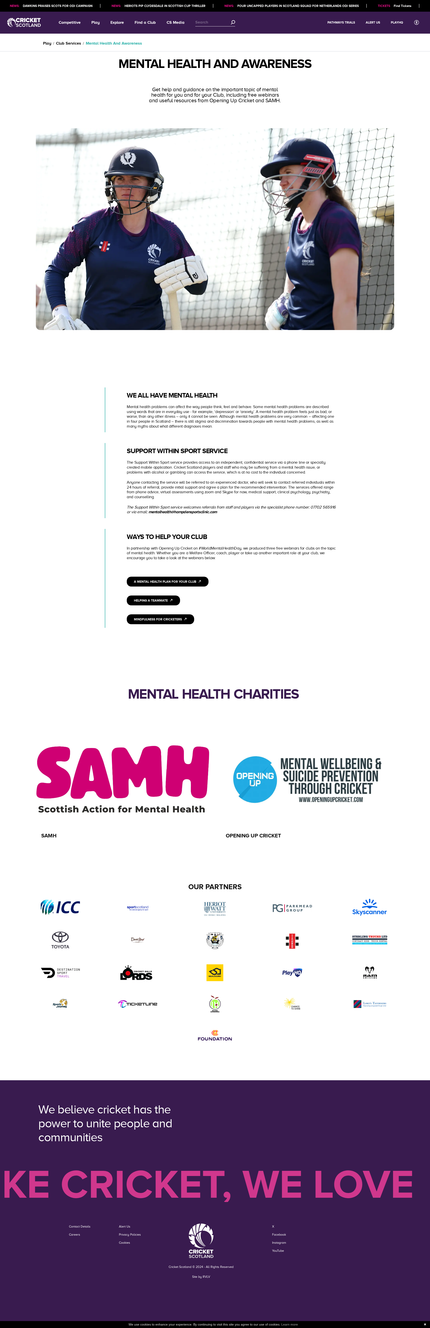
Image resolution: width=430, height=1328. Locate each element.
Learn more (289, 1324)
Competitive (70, 22)
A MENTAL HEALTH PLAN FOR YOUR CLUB (165, 581)
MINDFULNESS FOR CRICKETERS (158, 619)
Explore (117, 22)
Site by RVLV (201, 1276)
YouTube (278, 1250)
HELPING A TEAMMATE (151, 600)
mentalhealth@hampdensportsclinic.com (182, 512)
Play (95, 22)
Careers (74, 1234)
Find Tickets (402, 6)
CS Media (176, 22)
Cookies (124, 1242)
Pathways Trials (341, 22)
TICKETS (384, 6)
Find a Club (145, 22)
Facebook (279, 1234)
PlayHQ (397, 22)
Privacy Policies (130, 1234)
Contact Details (79, 1226)
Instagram (279, 1242)
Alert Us (373, 22)
